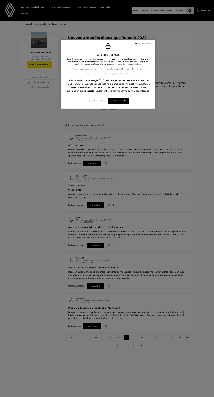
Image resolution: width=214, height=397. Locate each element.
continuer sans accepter (143, 43)
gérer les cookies (96, 101)
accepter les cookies (119, 101)
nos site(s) (89, 90)
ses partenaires (83, 59)
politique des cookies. (122, 74)
